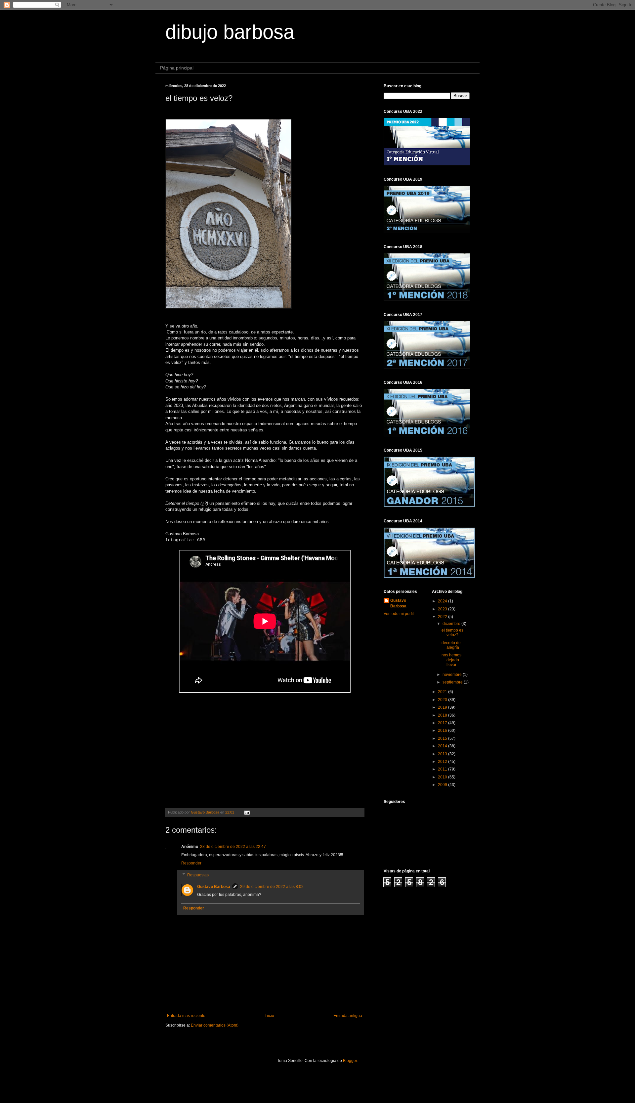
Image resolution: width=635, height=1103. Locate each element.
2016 (443, 730)
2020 (443, 699)
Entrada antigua (347, 1015)
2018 (443, 715)
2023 (443, 609)
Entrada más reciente (186, 1015)
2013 (443, 754)
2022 (443, 616)
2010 (443, 777)
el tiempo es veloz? (452, 632)
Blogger (350, 1060)
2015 (443, 738)
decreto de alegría (451, 645)
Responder (191, 863)
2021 (443, 691)
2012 (443, 761)
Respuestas (198, 875)
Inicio (269, 1015)
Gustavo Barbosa (213, 886)
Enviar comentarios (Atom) (214, 1025)
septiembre (453, 682)
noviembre (453, 674)
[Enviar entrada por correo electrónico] (246, 812)
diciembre (452, 623)
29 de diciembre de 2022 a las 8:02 (272, 886)
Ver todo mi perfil (399, 613)
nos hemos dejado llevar (451, 660)
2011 (443, 769)
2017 (443, 723)
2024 (443, 601)
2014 (443, 746)
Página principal (176, 67)
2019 (443, 707)
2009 (443, 784)
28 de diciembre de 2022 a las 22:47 (233, 846)
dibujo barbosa (229, 32)
